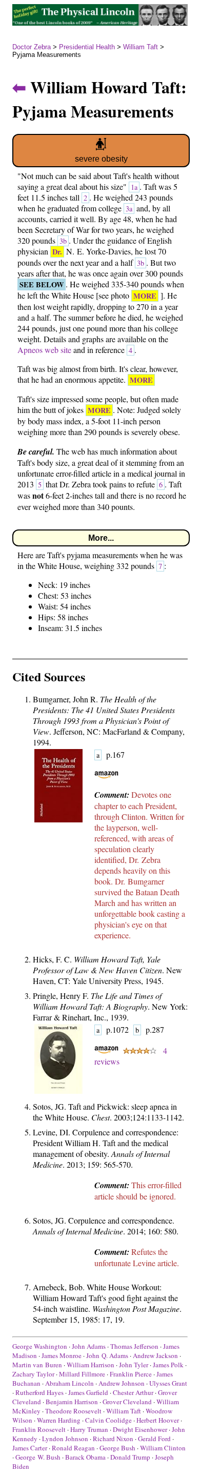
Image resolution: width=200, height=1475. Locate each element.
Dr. (57, 251)
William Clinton (163, 1447)
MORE (144, 295)
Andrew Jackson (155, 1355)
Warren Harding (59, 1420)
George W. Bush (38, 1457)
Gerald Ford (154, 1438)
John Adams (89, 1346)
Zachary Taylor (33, 1374)
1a (134, 187)
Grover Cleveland (127, 1401)
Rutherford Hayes (39, 1392)
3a (129, 208)
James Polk (168, 1364)
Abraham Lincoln (69, 1383)
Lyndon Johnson (65, 1438)
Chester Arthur (133, 1392)
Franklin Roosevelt (39, 1429)
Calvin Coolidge (108, 1420)
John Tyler (133, 1364)
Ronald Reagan (73, 1447)
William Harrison (90, 1364)
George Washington (39, 1346)
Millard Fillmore (82, 1374)
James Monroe (62, 1355)
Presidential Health (87, 47)
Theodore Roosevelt (73, 1410)
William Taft (140, 47)
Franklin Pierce (131, 1374)
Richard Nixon (113, 1438)
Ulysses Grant (168, 1383)
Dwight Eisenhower (140, 1429)
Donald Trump (130, 1457)
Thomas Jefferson (134, 1346)
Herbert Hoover (157, 1420)
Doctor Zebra (31, 47)
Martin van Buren (37, 1364)
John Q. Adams (107, 1355)
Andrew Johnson (121, 1383)
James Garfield (88, 1392)
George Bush (117, 1447)
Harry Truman (89, 1429)
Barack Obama (85, 1457)
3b (63, 241)
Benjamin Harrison (72, 1401)
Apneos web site (44, 349)
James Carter (29, 1447)
